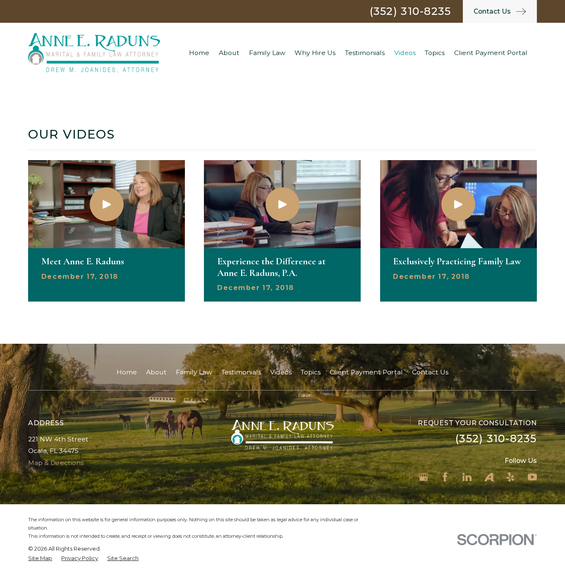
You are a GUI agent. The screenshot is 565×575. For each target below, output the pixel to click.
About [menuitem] (229, 53)
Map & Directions (56, 463)
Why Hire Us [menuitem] (314, 53)
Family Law (194, 372)
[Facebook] (445, 477)
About (156, 372)
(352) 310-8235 (410, 11)
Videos (281, 372)
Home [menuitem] (199, 53)
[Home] (94, 52)
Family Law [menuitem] (267, 53)
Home (127, 372)
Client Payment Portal (366, 372)
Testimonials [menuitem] (365, 53)
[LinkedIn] (467, 477)
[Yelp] (510, 477)
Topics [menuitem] (435, 53)
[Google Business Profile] (423, 477)
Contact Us (430, 372)
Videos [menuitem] (405, 53)
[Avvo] (488, 477)
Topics (311, 372)
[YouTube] (532, 477)
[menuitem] (40, 558)
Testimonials (241, 372)
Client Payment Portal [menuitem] (490, 53)
